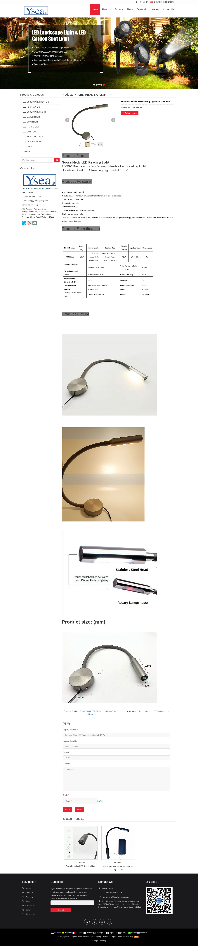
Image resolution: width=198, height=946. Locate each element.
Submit (68, 809)
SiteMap (129, 937)
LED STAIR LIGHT (30, 132)
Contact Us (168, 9)
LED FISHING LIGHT (32, 127)
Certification (142, 9)
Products (119, 9)
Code (66, 795)
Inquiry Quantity (70, 741)
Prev (67, 120)
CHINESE (157, 2)
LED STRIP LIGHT (31, 147)
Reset (79, 809)
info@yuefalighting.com (38, 201)
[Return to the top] (192, 44)
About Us (106, 9)
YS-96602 (80, 863)
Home (95, 9)
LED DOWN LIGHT (31, 122)
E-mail (66, 752)
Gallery (155, 9)
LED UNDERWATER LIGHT (34, 112)
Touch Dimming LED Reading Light (154, 711)
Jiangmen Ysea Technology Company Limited (88, 937)
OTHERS (26, 152)
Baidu (102, 941)
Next (113, 120)
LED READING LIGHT (93, 94)
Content (67, 763)
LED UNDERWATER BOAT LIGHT (37, 102)
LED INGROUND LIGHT (33, 137)
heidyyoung (33, 205)
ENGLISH (170, 2)
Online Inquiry (130, 113)
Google (95, 941)
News (130, 9)
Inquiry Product (70, 730)
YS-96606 (118, 863)
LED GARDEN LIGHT (32, 117)
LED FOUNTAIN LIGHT (33, 107)
